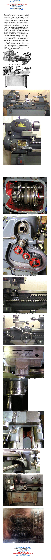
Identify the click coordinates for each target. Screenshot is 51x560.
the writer (11, 8)
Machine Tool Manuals (12, 1)
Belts (22, 1)
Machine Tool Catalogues (19, 1)
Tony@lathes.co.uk (17, 0)
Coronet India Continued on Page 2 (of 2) (17, 9)
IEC (22, 5)
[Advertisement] (16, 12)
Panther (13, 6)
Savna (20, 6)
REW (19, 5)
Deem (21, 5)
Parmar (16, 6)
